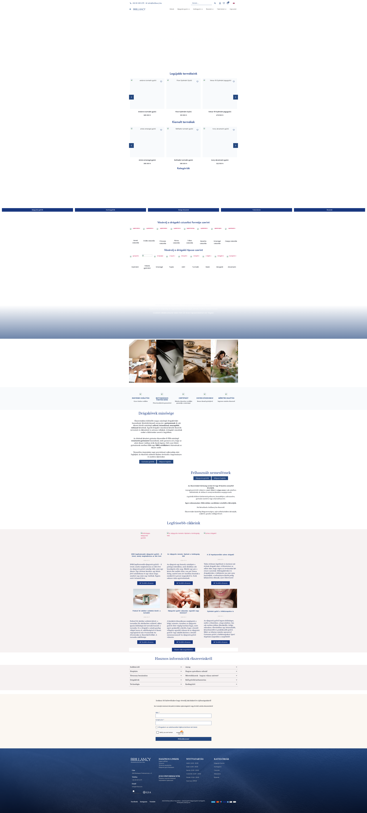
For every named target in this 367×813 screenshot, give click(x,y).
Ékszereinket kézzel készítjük (183, 300)
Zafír (183, 267)
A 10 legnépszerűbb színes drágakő (220, 554)
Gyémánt (135, 267)
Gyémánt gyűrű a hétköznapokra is (220, 611)
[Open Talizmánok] (225, 9)
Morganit (219, 267)
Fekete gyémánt (147, 267)
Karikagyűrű (217, 766)
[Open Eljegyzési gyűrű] (189, 9)
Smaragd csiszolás (217, 242)
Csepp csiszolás (231, 241)
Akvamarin (232, 267)
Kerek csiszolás (135, 241)
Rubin (208, 267)
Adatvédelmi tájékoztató (166, 780)
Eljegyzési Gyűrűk (219, 763)
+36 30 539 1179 (137, 780)
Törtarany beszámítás (165, 765)
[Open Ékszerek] (213, 9)
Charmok (217, 770)
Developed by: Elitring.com (183, 802)
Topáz (171, 267)
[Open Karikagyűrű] (202, 9)
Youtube (152, 802)
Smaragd (159, 267)
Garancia (161, 763)
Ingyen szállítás (163, 761)
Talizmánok (217, 774)
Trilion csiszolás (189, 241)
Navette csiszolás (203, 242)
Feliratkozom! (183, 739)
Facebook (134, 802)
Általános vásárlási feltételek (167, 778)
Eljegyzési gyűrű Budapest (166, 767)
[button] (235, 97)
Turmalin (195, 267)
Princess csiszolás (163, 242)
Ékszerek (216, 777)
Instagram (143, 802)
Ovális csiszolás (149, 241)
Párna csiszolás (176, 241)
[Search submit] (215, 3)
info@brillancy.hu (137, 786)
